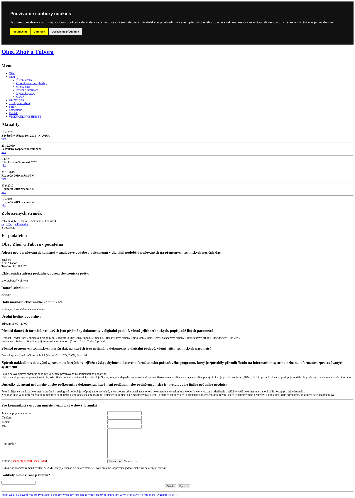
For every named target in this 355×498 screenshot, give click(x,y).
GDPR (20, 96)
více (3, 138)
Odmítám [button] (39, 31)
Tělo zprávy (9, 443)
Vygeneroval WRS (167, 494)
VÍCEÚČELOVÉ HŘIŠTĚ (25, 116)
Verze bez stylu (97, 494)
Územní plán (16, 99)
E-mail (6, 422)
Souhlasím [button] (20, 31)
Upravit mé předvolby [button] (65, 31)
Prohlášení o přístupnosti (141, 494)
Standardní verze (116, 494)
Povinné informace (27, 90)
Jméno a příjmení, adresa (16, 413)
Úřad (12, 76)
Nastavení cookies (26, 494)
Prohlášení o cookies (50, 494)
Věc (4, 426)
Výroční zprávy (25, 93)
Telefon (6, 417)
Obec (12, 73)
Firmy (12, 106)
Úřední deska (24, 80)
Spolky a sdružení (19, 103)
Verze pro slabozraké (75, 494)
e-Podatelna (23, 86)
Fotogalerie (15, 109)
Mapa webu (8, 494)
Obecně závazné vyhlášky (31, 83)
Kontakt (13, 113)
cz (2, 224)
